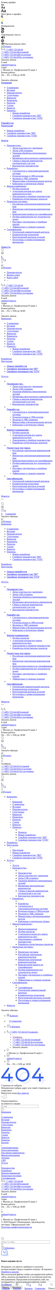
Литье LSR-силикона (22, 150)
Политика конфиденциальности (16, 1227)
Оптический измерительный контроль (30, 232)
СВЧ (3, 1160)
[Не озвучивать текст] (2, 41)
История (11, 90)
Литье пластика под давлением (27, 148)
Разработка (7, 123)
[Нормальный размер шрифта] (3, 8)
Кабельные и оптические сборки (28, 183)
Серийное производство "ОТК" (27, 118)
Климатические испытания (25, 234)
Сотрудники (13, 95)
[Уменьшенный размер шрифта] (2, 5)
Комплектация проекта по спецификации (32, 214)
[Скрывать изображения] (2, 32)
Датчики (5, 1158)
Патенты (11, 103)
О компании (13, 87)
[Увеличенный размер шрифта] (3, 11)
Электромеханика (9, 1147)
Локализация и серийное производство (31, 196)
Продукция (7, 125)
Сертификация (14, 229)
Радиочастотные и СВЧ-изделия (27, 176)
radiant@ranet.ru (8, 65)
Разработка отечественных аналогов (29, 199)
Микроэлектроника (10, 1155)
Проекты (11, 110)
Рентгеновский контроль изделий (28, 237)
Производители (14, 92)
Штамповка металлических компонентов (32, 158)
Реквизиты (12, 100)
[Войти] (2, 253)
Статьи (10, 105)
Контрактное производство (25, 166)
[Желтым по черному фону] (2, 20)
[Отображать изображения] (2, 29)
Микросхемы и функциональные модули (32, 181)
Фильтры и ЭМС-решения (25, 178)
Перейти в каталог (10, 1272)
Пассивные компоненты (13, 1153)
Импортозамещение (17, 186)
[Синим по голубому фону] (2, 23)
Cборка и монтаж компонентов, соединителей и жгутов (27, 162)
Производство (14, 145)
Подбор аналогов (20, 189)
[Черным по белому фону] (2, 17)
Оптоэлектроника (9, 1150)
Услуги (4, 140)
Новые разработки (21, 113)
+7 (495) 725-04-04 (14, 49)
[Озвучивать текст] (3, 38)
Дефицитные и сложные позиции (28, 227)
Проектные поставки (17, 201)
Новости (11, 108)
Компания (6, 82)
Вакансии (11, 98)
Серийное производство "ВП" (27, 115)
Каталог (5, 1142)
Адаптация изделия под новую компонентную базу (27, 192)
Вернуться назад (9, 1093)
